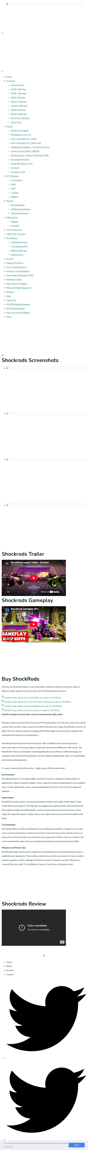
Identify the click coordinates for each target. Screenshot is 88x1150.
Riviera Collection (19, 101)
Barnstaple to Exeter (20, 159)
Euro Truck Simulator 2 (16, 267)
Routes (9, 126)
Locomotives (16, 180)
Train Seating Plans (19, 246)
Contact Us (11, 300)
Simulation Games (14, 279)
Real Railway (12, 238)
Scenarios (10, 81)
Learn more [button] (8, 1146)
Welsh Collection (18, 110)
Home (9, 77)
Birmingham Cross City (21, 134)
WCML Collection (19, 114)
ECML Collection (18, 89)
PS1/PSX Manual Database (18, 304)
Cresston (15, 168)
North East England (19, 130)
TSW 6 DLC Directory (16, 234)
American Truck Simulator (17, 271)
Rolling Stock (12, 217)
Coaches (15, 192)
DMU (13, 184)
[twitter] (46, 1058)
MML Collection (18, 97)
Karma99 (15, 225)
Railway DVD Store (14, 263)
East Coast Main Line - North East (26, 143)
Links (8, 296)
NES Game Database (15, 308)
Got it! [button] (76, 1145)
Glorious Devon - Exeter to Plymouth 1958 (29, 155)
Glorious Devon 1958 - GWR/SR (25, 151)
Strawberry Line (18, 172)
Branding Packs (18, 205)
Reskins (9, 201)
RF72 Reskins (12, 176)
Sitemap (10, 292)
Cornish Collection (19, 105)
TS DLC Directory (14, 230)
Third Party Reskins (19, 213)
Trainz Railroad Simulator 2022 (19, 275)
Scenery (10, 259)
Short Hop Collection (20, 118)
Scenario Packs (17, 85)
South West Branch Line (22, 163)
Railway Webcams (19, 250)
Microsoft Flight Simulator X (19, 287)
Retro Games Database (16, 283)
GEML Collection (18, 93)
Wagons (14, 196)
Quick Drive (16, 122)
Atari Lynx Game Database (18, 312)
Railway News (17, 254)
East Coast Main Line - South (23, 139)
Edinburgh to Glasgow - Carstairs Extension (30, 147)
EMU (13, 188)
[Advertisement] (44, 51)
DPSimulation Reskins (20, 209)
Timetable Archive (19, 242)
